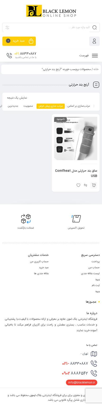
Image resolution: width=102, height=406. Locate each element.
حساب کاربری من (39, 262)
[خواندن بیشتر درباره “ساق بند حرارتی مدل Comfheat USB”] (93, 185)
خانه (95, 69)
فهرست (84, 55)
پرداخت (96, 262)
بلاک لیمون (35, 395)
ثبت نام (96, 285)
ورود (97, 279)
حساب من (94, 268)
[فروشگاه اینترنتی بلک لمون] (51, 11)
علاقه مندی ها (41, 274)
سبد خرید (44, 268)
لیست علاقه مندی (90, 274)
